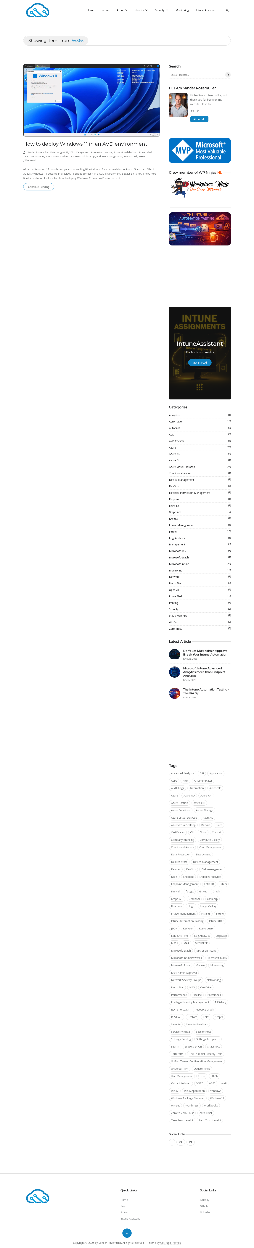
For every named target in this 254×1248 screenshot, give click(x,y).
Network (200, 577)
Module (200, 965)
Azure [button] (120, 10)
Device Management (200, 479)
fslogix (190, 891)
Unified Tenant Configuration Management (197, 1061)
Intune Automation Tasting (187, 921)
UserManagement (182, 1076)
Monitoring (182, 10)
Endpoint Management (185, 884)
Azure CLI (200, 460)
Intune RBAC (216, 921)
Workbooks (211, 1105)
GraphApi (194, 899)
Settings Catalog (181, 1039)
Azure (108, 152)
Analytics (200, 415)
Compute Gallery (210, 839)
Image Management (200, 525)
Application (216, 773)
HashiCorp (211, 899)
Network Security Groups (186, 980)
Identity (200, 518)
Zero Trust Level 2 (210, 1120)
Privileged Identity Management (190, 1002)
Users (201, 1076)
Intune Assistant (206, 10)
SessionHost (203, 1031)
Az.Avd (124, 1212)
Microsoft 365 (200, 551)
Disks (174, 876)
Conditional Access (200, 473)
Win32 (175, 1091)
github (204, 1206)
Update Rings (202, 1068)
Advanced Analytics (182, 773)
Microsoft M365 (217, 958)
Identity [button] (139, 10)
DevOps (200, 486)
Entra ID (200, 505)
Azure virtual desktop (126, 152)
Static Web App (200, 615)
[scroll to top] (127, 1233)
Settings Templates (208, 1039)
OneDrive (206, 987)
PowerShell (200, 596)
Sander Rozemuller (38, 152)
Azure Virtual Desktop (200, 467)
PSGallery (220, 1002)
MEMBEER (201, 943)
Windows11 (31, 160)
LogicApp (221, 935)
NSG (192, 987)
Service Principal (180, 1031)
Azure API (206, 795)
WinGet (200, 622)
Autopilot (200, 428)
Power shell (145, 152)
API (202, 773)
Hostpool (176, 906)
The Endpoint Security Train (205, 1054)
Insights (205, 913)
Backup (205, 825)
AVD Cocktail (200, 441)
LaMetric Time (180, 935)
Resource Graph (204, 1009)
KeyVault (188, 928)
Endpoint (200, 499)
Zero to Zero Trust (182, 1113)
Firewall (175, 891)
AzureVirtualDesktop (183, 825)
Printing (200, 603)
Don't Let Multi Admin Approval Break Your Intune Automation (205, 652)
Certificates (178, 832)
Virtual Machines (181, 1083)
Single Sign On (193, 1046)
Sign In (175, 1046)
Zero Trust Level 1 (182, 1120)
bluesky (204, 1200)
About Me (199, 119)
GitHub (203, 891)
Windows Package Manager (188, 1098)
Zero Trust (200, 628)
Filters (223, 884)
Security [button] (160, 10)
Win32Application (194, 1091)
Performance (179, 995)
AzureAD (208, 817)
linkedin (205, 1212)
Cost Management (210, 847)
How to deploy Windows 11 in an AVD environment (85, 144)
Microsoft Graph (200, 557)
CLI (192, 832)
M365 (174, 943)
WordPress (192, 1105)
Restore (192, 1017)
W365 (142, 156)
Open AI (200, 590)
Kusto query (206, 928)
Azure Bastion (179, 803)
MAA (186, 943)
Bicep (219, 825)
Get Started (200, 362)
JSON (174, 928)
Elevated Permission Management (200, 492)
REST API (176, 1017)
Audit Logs (177, 788)
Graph (216, 891)
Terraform (177, 1054)
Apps (174, 780)
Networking (214, 980)
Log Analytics (200, 538)
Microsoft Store (180, 965)
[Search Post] (228, 75)
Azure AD (200, 454)
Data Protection (180, 854)
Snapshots (213, 1046)
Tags (123, 1206)
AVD (200, 434)
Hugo (191, 906)
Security (200, 609)
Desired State (179, 862)
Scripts (219, 1017)
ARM (185, 780)
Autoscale (215, 788)
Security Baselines (197, 1024)
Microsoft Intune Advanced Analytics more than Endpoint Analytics (204, 671)
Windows (215, 1091)
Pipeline (197, 995)
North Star (200, 583)
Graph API (200, 512)
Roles (206, 1017)
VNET (199, 1083)
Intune (105, 10)
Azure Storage (204, 810)
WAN (224, 1083)
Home (90, 10)
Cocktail (216, 832)
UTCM (214, 1076)
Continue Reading (38, 187)
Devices (176, 869)
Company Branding (182, 839)
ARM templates (203, 780)
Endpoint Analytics (210, 876)
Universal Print (179, 1068)
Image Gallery (208, 906)
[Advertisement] (200, 276)
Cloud (203, 832)
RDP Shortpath (180, 1009)
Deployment (203, 854)
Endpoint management (109, 156)
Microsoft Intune (200, 564)
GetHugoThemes (170, 1242)
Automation (97, 152)
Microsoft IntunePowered (186, 958)
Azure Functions (180, 810)
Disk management (212, 869)
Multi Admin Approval (184, 972)
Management (200, 544)
